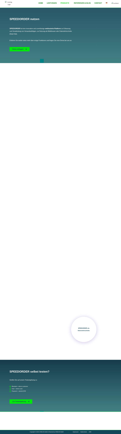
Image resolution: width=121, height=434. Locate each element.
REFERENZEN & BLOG (82, 3)
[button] (65, 3)
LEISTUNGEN (52, 3)
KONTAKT (98, 3)
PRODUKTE (64, 3)
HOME (40, 3)
